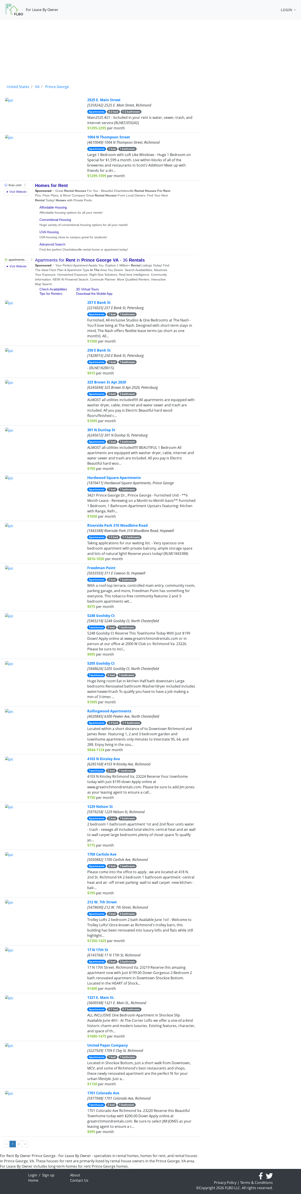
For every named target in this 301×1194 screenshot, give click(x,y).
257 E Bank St (99, 302)
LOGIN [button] (287, 9)
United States (18, 86)
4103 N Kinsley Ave (103, 758)
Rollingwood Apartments (109, 711)
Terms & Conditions (256, 1182)
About (75, 1175)
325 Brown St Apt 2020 (106, 382)
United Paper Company (107, 1045)
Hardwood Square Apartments (114, 477)
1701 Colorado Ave (103, 1093)
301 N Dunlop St (101, 429)
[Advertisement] (100, 50)
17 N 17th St (97, 949)
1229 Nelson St (100, 806)
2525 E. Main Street (104, 99)
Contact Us (79, 1180)
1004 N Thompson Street (108, 137)
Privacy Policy (225, 1182)
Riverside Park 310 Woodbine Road (117, 525)
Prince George (57, 86)
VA (37, 86)
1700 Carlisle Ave (101, 854)
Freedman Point (101, 567)
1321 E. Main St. (101, 997)
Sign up (48, 1175)
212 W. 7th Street (102, 902)
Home (33, 1180)
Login (32, 1175)
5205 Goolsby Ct (101, 663)
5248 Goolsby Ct (101, 615)
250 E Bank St (99, 350)
